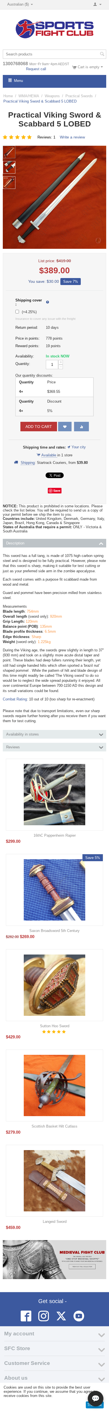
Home (8, 96)
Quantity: (22, 364)
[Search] (102, 54)
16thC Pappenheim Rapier (55, 835)
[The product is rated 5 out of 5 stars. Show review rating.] (54, 1031)
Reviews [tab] (13, 747)
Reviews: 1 (46, 137)
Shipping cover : (28, 302)
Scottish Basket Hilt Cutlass (54, 1126)
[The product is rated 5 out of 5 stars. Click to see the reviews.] (18, 137)
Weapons (52, 96)
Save (56, 490)
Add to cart (38, 426)
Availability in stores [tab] (22, 734)
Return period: (26, 327)
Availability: (24, 356)
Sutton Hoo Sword (54, 1026)
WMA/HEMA (28, 96)
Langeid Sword (55, 1221)
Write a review (72, 137)
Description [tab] (15, 543)
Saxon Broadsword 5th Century (54, 931)
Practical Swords (79, 96)
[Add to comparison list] (81, 426)
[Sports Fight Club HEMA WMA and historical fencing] (54, 28)
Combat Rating (15, 699)
